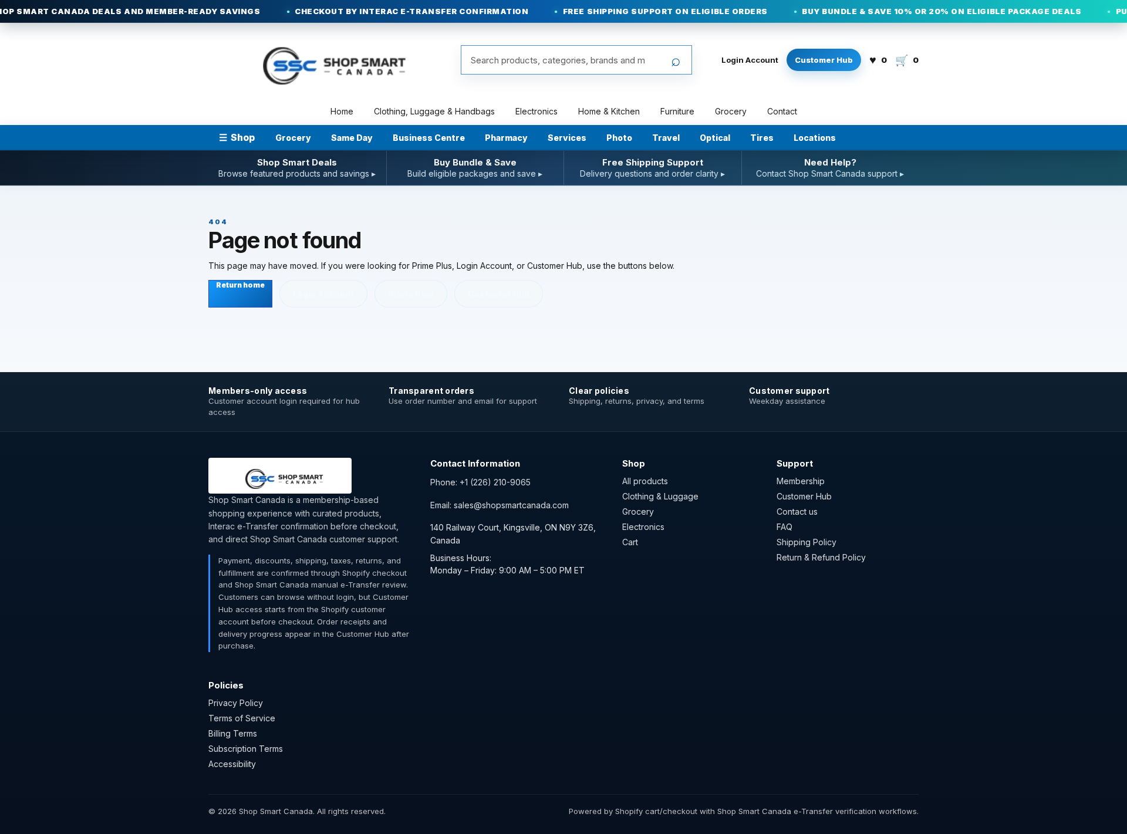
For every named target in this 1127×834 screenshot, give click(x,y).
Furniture (677, 111)
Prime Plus (411, 294)
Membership (801, 481)
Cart (630, 542)
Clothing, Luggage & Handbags (434, 111)
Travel (666, 138)
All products (645, 481)
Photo (619, 138)
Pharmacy (506, 138)
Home (341, 111)
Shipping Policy (806, 542)
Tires (762, 138)
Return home (240, 285)
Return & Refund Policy (821, 557)
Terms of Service (241, 718)
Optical (715, 138)
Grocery (731, 111)
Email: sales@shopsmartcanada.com (499, 505)
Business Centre (429, 138)
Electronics (536, 111)
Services (567, 138)
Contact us (797, 511)
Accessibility (232, 764)
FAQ (784, 527)
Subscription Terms (245, 749)
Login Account (749, 60)
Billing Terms (232, 733)
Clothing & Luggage (660, 496)
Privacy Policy (235, 703)
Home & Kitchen (609, 111)
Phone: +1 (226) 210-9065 (480, 482)
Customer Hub (824, 60)
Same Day (352, 138)
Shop (237, 137)
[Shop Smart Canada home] (326, 59)
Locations (815, 138)
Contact (782, 111)
